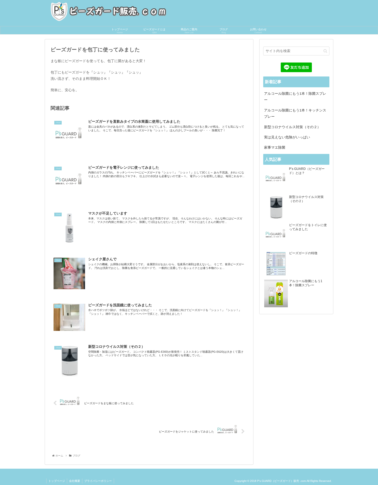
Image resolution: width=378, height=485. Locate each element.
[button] (325, 51)
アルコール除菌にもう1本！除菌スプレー (295, 97)
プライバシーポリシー (98, 480)
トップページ (56, 480)
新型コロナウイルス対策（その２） (292, 127)
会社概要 (74, 480)
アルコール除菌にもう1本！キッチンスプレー (295, 113)
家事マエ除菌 (274, 147)
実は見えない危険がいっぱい (287, 137)
